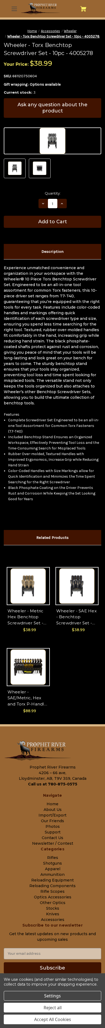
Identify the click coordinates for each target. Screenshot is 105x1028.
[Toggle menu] (14, 8)
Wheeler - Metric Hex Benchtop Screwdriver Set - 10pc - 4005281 (26, 617)
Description (52, 251)
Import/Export (52, 815)
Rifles (52, 857)
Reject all (53, 1008)
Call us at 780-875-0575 (52, 784)
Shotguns (52, 863)
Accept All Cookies (52, 1019)
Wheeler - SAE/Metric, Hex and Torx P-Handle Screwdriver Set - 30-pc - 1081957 (27, 698)
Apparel (52, 868)
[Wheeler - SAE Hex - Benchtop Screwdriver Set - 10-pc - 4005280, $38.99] (77, 586)
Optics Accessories (52, 897)
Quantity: (53, 193)
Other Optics (52, 902)
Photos (53, 826)
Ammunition (52, 874)
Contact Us (52, 837)
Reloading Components (52, 885)
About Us (53, 809)
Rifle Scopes (52, 891)
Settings (52, 996)
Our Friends (52, 820)
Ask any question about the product (53, 108)
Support (53, 832)
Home (52, 804)
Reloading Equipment (52, 880)
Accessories (52, 919)
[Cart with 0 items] (83, 9)
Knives (52, 914)
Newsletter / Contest (52, 843)
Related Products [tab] (52, 537)
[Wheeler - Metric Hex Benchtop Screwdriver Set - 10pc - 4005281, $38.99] (28, 586)
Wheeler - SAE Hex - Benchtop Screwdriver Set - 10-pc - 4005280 (76, 617)
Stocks (52, 908)
